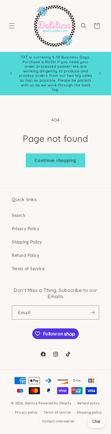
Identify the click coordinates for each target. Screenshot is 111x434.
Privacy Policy (25, 228)
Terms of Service (28, 268)
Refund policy (89, 403)
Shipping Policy (27, 241)
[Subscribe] (92, 312)
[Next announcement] (100, 73)
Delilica (31, 403)
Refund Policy (25, 255)
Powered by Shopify (55, 403)
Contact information (58, 421)
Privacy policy (26, 412)
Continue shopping (55, 160)
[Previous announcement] (10, 73)
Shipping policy (89, 412)
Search (18, 215)
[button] (11, 25)
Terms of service (57, 412)
